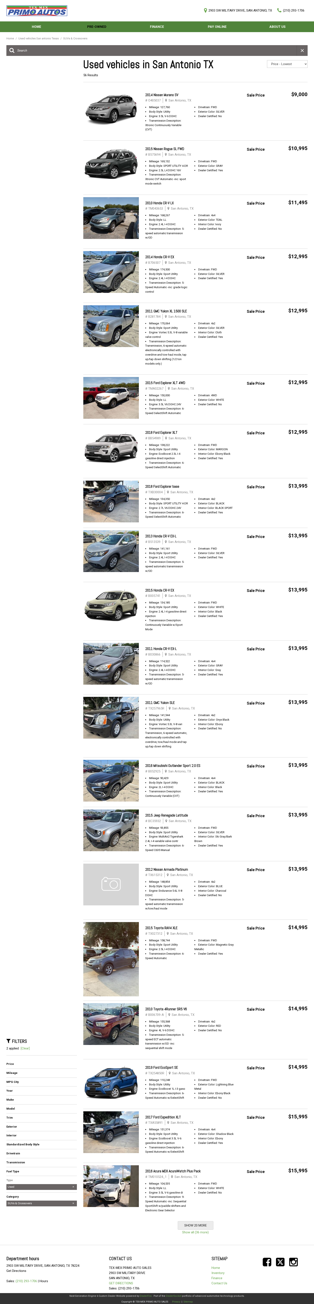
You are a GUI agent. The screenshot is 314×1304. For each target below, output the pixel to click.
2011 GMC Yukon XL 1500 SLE (166, 311)
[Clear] (25, 1048)
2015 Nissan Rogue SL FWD (164, 148)
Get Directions (16, 1271)
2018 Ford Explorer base (162, 486)
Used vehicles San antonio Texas (38, 38)
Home (36, 27)
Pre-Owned (96, 27)
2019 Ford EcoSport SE (161, 1067)
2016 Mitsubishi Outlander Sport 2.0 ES (172, 765)
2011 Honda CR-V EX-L (161, 648)
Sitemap (188, 1301)
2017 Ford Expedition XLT (163, 1117)
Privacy (176, 1301)
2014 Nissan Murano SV (161, 94)
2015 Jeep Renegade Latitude (166, 815)
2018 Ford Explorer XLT (161, 432)
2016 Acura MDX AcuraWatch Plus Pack (173, 1171)
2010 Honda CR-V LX (159, 203)
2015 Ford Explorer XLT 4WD (165, 382)
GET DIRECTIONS (121, 1283)
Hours (44, 1281)
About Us (277, 27)
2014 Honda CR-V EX (159, 257)
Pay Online (217, 27)
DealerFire (146, 1296)
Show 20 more (195, 1225)
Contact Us (219, 1283)
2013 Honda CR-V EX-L (160, 536)
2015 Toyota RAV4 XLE (161, 927)
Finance (157, 27)
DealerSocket (173, 1296)
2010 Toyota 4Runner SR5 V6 (166, 1009)
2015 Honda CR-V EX (159, 590)
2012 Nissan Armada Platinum (166, 869)
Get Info (295, 106)
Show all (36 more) (195, 1232)
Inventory (217, 1273)
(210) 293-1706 (26, 1281)
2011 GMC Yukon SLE (160, 702)
